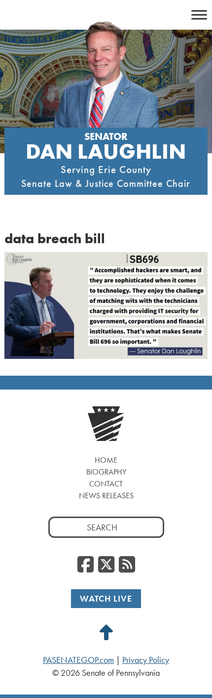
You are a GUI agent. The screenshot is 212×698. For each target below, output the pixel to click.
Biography (106, 472)
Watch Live (106, 598)
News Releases (106, 495)
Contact (106, 484)
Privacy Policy (145, 659)
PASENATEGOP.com (78, 659)
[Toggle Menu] (199, 14)
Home (106, 460)
